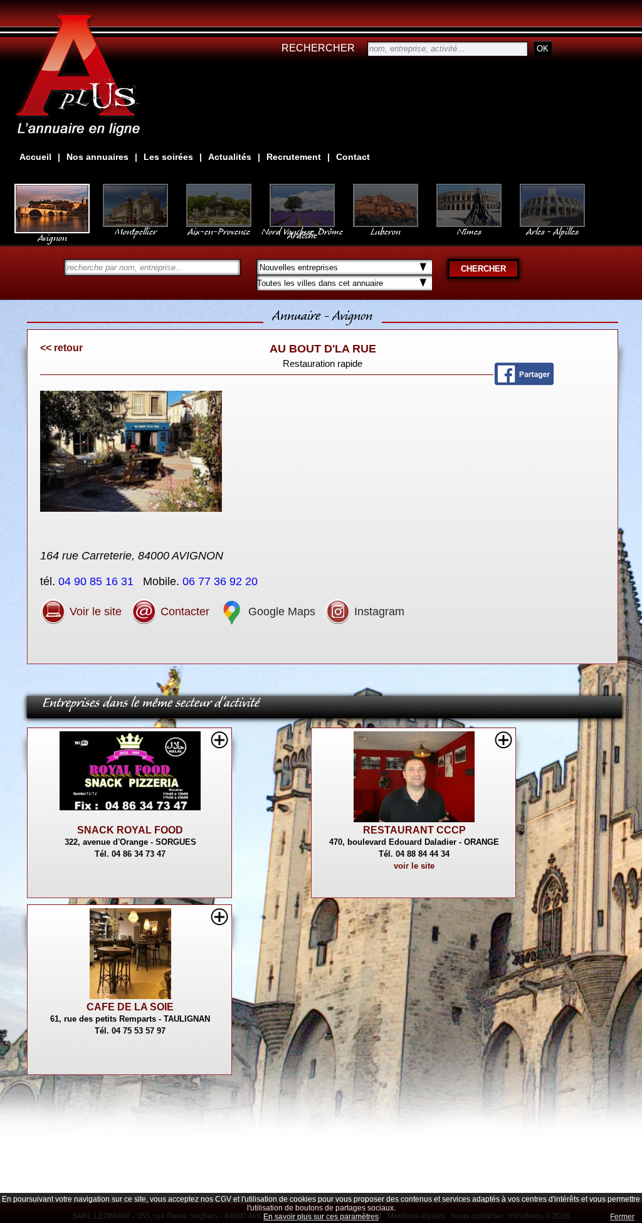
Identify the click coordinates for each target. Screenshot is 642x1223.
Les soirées (168, 157)
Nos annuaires (97, 157)
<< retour (61, 347)
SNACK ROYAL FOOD (130, 830)
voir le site (414, 866)
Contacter (183, 611)
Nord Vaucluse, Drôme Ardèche (302, 231)
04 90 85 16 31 (97, 581)
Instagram (377, 611)
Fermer (622, 1216)
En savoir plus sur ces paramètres (321, 1216)
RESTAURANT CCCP (414, 830)
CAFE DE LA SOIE (130, 1007)
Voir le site (94, 611)
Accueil (35, 157)
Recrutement (293, 157)
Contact (353, 157)
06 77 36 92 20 (221, 581)
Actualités (229, 157)
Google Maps (280, 611)
